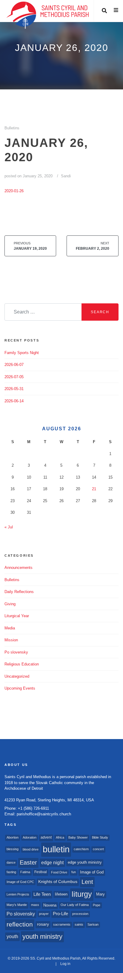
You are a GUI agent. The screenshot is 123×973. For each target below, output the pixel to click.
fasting (11, 872)
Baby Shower (78, 837)
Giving (10, 604)
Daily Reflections (19, 591)
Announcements (18, 567)
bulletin (56, 849)
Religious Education (21, 664)
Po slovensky (16, 652)
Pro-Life (60, 913)
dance (11, 862)
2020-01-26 (14, 191)
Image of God (92, 872)
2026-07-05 (14, 377)
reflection (20, 924)
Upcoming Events (19, 688)
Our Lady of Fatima (75, 905)
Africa (60, 837)
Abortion (13, 837)
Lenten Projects (18, 894)
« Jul (8, 527)
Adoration (29, 837)
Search (100, 312)
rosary (43, 924)
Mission (11, 640)
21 (94, 489)
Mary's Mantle (17, 905)
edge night (52, 862)
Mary (100, 894)
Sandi (66, 176)
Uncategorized (16, 676)
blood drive (31, 849)
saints (79, 924)
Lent (87, 882)
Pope (96, 905)
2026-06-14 (14, 401)
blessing (13, 849)
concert (98, 849)
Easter (28, 862)
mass (35, 905)
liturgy (82, 894)
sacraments (61, 924)
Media (9, 628)
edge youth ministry (85, 862)
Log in (65, 964)
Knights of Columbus (57, 881)
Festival (40, 872)
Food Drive (59, 872)
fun (73, 872)
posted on (28, 176)
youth (12, 936)
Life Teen (42, 894)
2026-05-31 (14, 389)
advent (46, 837)
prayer (44, 913)
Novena (49, 905)
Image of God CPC (20, 882)
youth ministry (42, 936)
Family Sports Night (21, 352)
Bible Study (100, 837)
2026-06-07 (14, 364)
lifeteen (61, 894)
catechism (81, 849)
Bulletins (11, 128)
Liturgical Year (16, 616)
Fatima (25, 872)
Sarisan (93, 924)
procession (80, 913)
